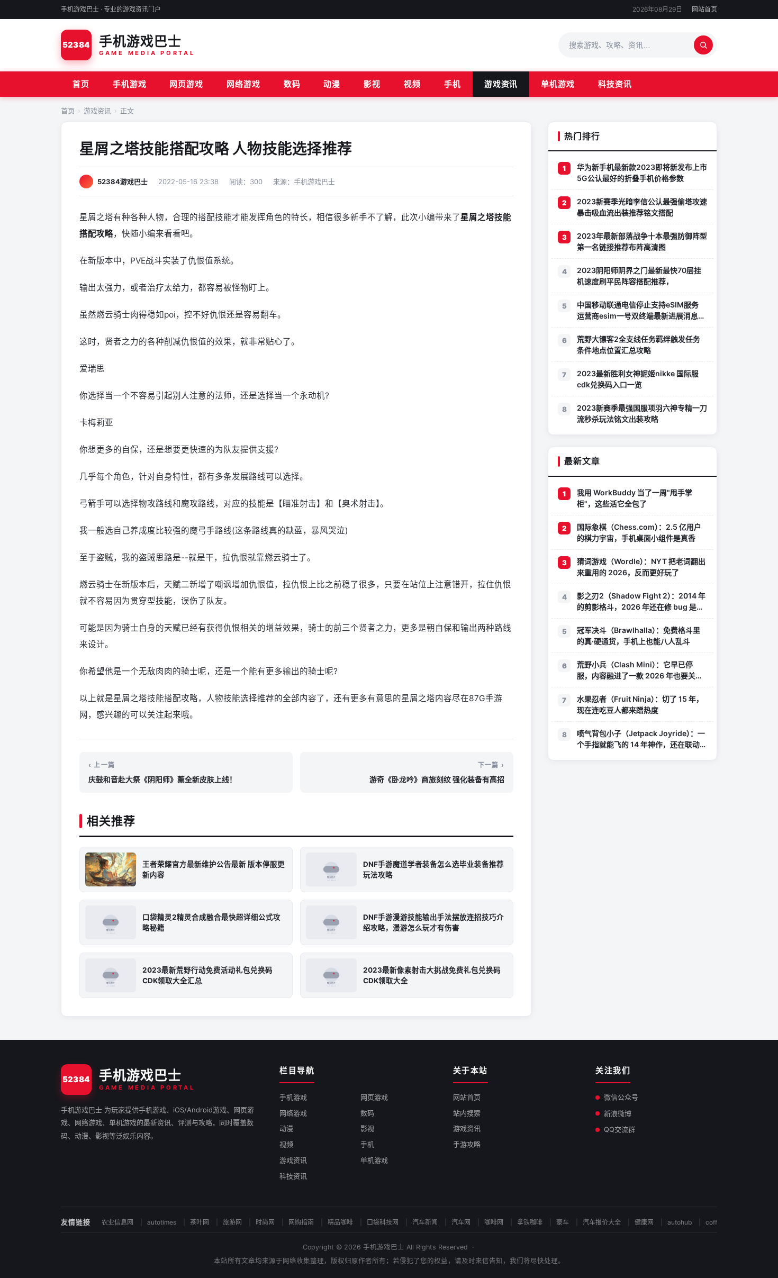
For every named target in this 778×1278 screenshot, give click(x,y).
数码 (292, 84)
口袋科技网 (383, 1222)
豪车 (562, 1222)
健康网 (644, 1222)
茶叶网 (199, 1222)
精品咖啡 (340, 1222)
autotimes (161, 1222)
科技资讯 (615, 84)
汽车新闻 (425, 1222)
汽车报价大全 (602, 1222)
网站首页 (704, 9)
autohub (679, 1222)
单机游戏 (558, 84)
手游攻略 (467, 1144)
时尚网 (265, 1222)
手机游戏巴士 (383, 1247)
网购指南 (301, 1222)
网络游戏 (243, 84)
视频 (412, 84)
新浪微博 (617, 1113)
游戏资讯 (501, 84)
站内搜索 (467, 1113)
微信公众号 (621, 1097)
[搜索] (703, 45)
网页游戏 (186, 84)
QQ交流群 (619, 1129)
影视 (372, 84)
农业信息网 (117, 1222)
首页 (81, 84)
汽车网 (461, 1222)
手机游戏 (130, 84)
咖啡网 (493, 1222)
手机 (452, 84)
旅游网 (232, 1222)
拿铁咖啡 (529, 1222)
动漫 (331, 84)
